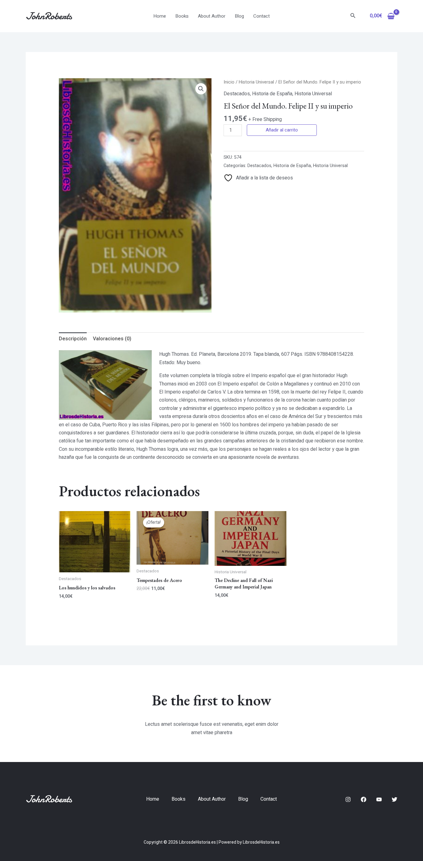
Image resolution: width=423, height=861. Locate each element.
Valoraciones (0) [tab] (112, 338)
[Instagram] (348, 799)
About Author (211, 16)
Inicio (229, 82)
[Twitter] (394, 799)
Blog (239, 16)
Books (182, 16)
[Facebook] (363, 799)
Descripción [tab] (73, 338)
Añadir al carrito (282, 130)
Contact (261, 16)
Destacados (237, 93)
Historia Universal (256, 82)
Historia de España (272, 93)
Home (159, 16)
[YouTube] (379, 799)
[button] (353, 16)
